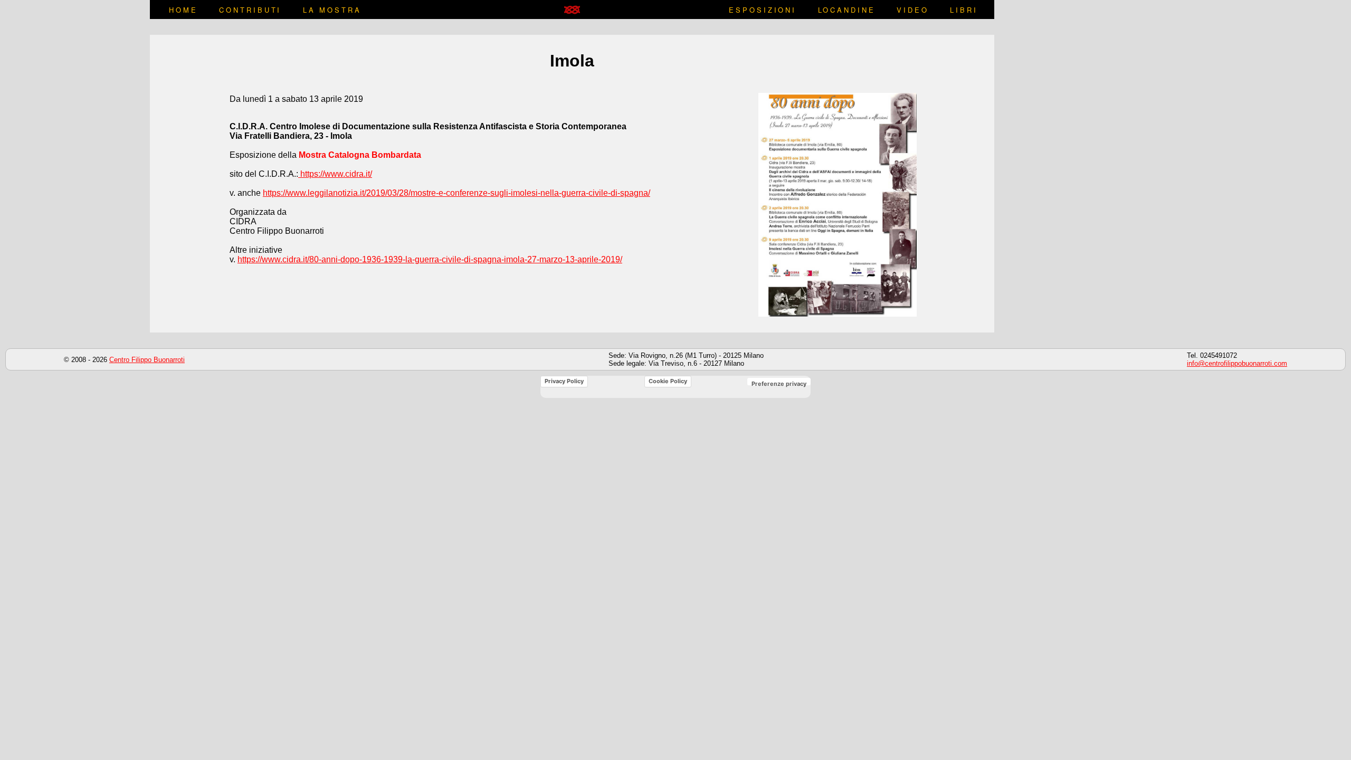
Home (183, 10)
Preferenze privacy (778, 383)
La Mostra (332, 10)
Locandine (847, 10)
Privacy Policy (564, 381)
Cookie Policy (668, 381)
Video (912, 10)
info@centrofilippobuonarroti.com (1237, 363)
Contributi (250, 10)
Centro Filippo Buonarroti (147, 360)
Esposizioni (762, 10)
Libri (963, 10)
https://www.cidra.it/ (335, 173)
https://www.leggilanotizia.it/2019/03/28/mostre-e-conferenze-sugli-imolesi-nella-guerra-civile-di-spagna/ (456, 192)
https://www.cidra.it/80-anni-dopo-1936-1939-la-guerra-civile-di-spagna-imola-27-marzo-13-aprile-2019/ (429, 259)
